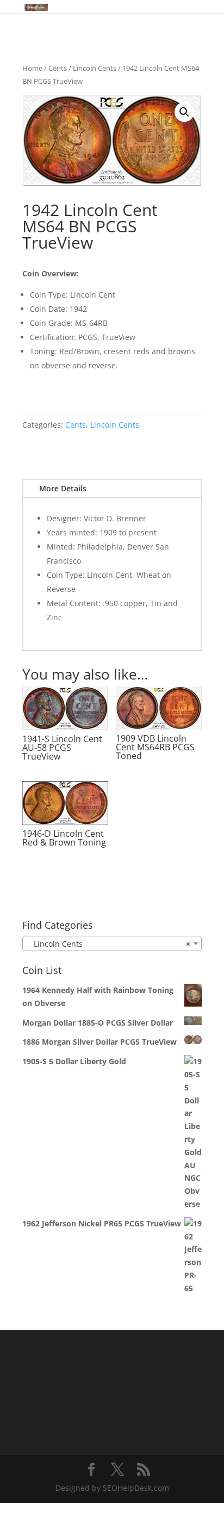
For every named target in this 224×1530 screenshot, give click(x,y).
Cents (57, 68)
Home (32, 68)
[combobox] (112, 943)
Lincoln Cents (94, 68)
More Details (62, 488)
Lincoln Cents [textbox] (108, 944)
